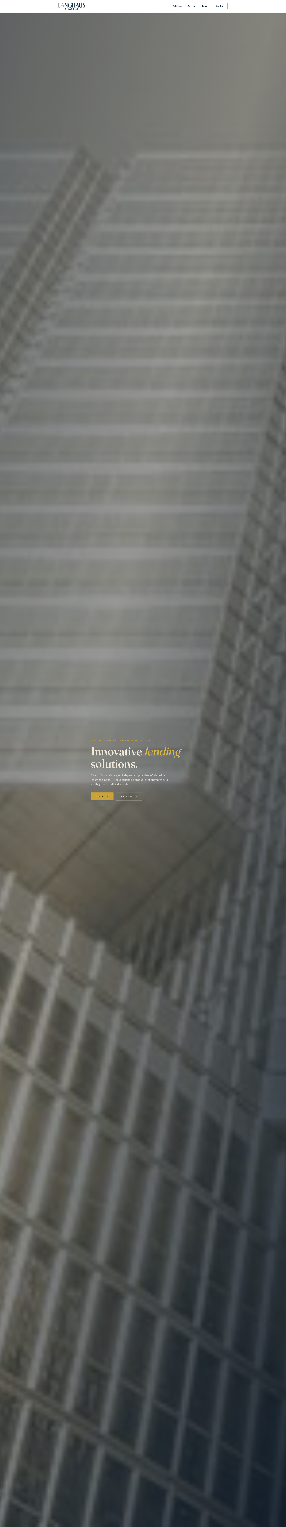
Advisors (192, 6)
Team (204, 6)
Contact (220, 6)
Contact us (102, 796)
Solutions (177, 6)
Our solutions (129, 796)
